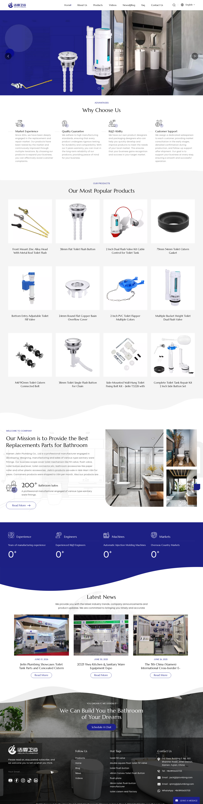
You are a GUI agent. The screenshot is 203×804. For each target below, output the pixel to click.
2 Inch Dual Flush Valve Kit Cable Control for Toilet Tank (125, 250)
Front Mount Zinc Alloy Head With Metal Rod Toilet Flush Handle (30, 251)
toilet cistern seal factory (123, 792)
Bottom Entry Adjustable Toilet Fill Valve (30, 317)
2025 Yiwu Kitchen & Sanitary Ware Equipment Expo (42, 666)
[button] (99, 88)
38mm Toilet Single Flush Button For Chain (78, 384)
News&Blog (129, 5)
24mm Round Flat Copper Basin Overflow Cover (78, 317)
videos (113, 5)
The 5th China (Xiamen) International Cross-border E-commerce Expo (101, 666)
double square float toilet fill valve (128, 763)
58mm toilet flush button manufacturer (123, 785)
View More (30, 259)
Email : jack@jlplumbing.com (177, 777)
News (78, 773)
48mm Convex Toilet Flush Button (127, 773)
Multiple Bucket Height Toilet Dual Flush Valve (173, 317)
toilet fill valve (117, 758)
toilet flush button (119, 768)
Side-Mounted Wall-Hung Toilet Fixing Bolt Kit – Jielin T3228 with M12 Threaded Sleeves (125, 384)
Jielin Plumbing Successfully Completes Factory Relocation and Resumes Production (161, 666)
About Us (82, 5)
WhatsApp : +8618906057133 (176, 791)
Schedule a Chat (101, 727)
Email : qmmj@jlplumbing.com (178, 784)
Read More (21, 68)
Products (80, 758)
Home (67, 5)
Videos (79, 778)
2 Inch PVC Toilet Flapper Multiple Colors (125, 317)
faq (143, 5)
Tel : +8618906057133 (172, 771)
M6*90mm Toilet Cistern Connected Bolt (30, 384)
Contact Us (157, 5)
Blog (77, 768)
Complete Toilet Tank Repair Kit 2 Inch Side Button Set (173, 384)
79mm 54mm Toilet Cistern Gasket (173, 250)
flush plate (115, 778)
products (98, 5)
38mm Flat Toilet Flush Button (77, 249)
